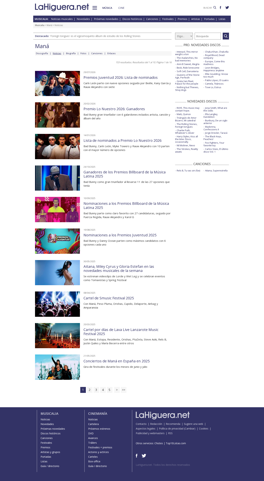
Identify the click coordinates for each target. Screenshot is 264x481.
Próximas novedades (106, 19)
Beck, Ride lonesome (188, 67)
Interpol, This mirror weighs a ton (186, 53)
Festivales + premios (100, 447)
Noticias (45, 419)
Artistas (195, 19)
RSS (170, 433)
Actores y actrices (98, 452)
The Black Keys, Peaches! (212, 138)
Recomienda (173, 424)
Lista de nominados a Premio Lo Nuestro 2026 (122, 140)
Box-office (94, 461)
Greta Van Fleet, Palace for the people (186, 82)
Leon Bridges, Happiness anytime (213, 69)
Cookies (203, 428)
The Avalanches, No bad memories (186, 59)
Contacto (141, 424)
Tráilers (92, 442)
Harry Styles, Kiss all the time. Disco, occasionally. (186, 139)
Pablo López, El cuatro (217, 80)
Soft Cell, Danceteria (187, 71)
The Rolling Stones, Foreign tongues (186, 125)
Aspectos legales (145, 428)
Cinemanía (97, 413)
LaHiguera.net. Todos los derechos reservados (163, 464)
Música (107, 8)
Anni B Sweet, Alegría (188, 64)
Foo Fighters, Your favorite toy (213, 144)
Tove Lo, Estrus (213, 87)
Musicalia (39, 25)
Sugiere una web (193, 424)
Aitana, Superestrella (216, 170)
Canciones (152, 19)
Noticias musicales (62, 19)
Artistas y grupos (50, 452)
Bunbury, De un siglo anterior (215, 122)
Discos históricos (132, 19)
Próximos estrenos (99, 428)
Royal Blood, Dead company (213, 56)
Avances (93, 438)
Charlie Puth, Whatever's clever (184, 132)
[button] (94, 8)
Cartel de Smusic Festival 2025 (109, 298)
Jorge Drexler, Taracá (216, 132)
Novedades (83, 19)
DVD (91, 433)
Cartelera (93, 424)
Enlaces (111, 53)
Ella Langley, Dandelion (210, 115)
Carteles (93, 456)
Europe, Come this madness (214, 63)
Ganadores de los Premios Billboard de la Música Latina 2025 (125, 174)
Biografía (71, 53)
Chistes (158, 443)
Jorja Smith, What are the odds (215, 109)
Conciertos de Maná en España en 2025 (117, 361)
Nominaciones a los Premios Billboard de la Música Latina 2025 (126, 205)
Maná (49, 25)
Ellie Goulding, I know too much (215, 75)
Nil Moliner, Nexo (186, 145)
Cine (121, 8)
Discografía (42, 53)
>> (123, 390)
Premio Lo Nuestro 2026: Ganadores (114, 108)
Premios (182, 19)
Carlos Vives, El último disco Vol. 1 (215, 150)
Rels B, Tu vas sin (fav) (188, 170)
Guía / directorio (50, 466)
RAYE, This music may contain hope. (187, 109)
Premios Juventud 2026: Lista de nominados (121, 77)
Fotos (83, 53)
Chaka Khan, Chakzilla (216, 51)
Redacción (156, 424)
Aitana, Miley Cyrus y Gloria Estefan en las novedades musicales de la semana (119, 268)
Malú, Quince (184, 114)
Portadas (209, 19)
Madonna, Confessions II (211, 128)
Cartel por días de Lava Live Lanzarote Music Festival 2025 (121, 331)
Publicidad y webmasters (150, 433)
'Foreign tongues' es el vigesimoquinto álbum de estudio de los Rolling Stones (95, 36)
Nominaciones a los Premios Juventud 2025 (120, 235)
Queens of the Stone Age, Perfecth (187, 76)
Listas (222, 19)
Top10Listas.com (176, 443)
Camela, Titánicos (214, 83)
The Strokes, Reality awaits (186, 150)
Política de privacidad (171, 428)
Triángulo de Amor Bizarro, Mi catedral (185, 119)
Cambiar (189, 428)
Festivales (168, 19)
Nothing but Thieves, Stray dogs (187, 89)
